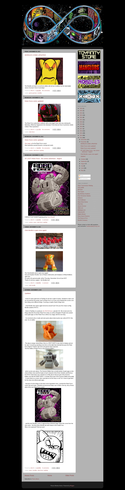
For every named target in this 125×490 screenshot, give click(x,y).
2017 (81, 128)
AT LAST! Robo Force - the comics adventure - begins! (43, 158)
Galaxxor (80, 197)
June (82, 168)
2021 (81, 119)
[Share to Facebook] (58, 91)
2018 (81, 126)
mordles (39, 93)
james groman (33, 93)
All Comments (84, 178)
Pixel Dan (80, 204)
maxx (34, 222)
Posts (81, 175)
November (84, 141)
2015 (81, 133)
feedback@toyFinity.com (93, 226)
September (84, 161)
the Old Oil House (48, 311)
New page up (28, 143)
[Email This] (53, 91)
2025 (81, 110)
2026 (81, 108)
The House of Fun (83, 218)
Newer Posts (29, 475)
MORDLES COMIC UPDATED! (35, 55)
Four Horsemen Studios (84, 195)
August (83, 163)
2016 (81, 131)
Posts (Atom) (35, 479)
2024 (81, 113)
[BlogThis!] (55, 91)
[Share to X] (56, 91)
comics (31, 150)
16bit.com (80, 208)
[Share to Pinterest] (60, 91)
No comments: (46, 90)
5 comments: (45, 468)
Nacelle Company (82, 220)
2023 (81, 115)
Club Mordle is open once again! (36, 230)
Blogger (72, 485)
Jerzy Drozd (50, 217)
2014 (81, 135)
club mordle (32, 285)
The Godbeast (82, 200)
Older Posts (69, 475)
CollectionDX (81, 212)
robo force (32, 132)
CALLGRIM (81, 187)
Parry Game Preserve (84, 216)
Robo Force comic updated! (34, 101)
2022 (81, 117)
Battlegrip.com (82, 210)
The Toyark (81, 191)
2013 (81, 137)
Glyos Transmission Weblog (85, 185)
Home (50, 475)
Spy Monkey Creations (84, 193)
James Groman (82, 206)
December (84, 139)
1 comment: (45, 220)
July (82, 166)
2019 (81, 124)
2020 (81, 122)
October (83, 159)
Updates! (28, 293)
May (82, 170)
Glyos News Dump (83, 202)
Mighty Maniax (82, 214)
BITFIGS (80, 189)
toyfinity (42, 150)
